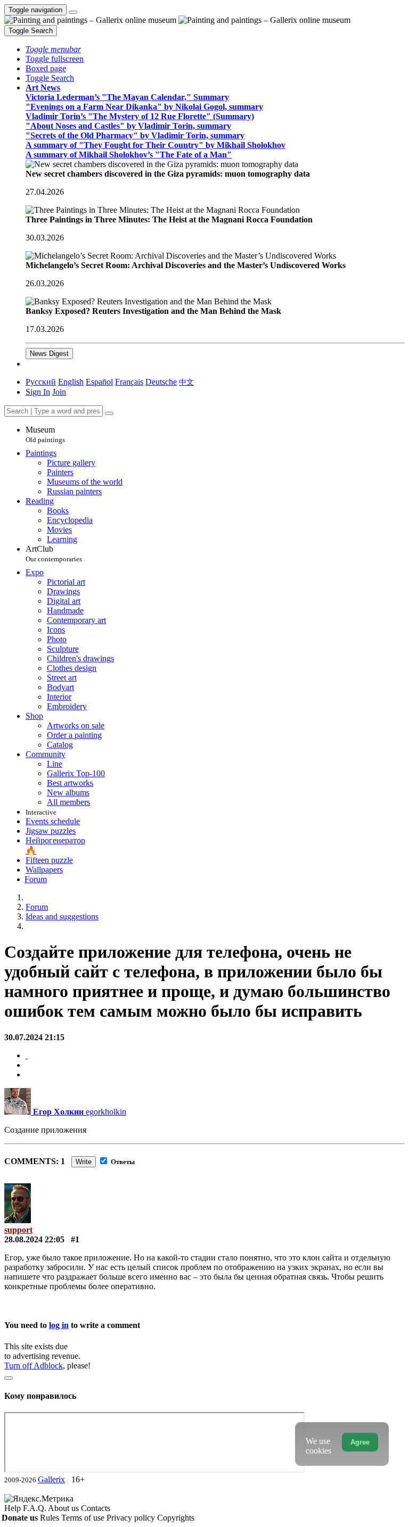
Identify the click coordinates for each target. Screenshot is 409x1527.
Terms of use (84, 1517)
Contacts (95, 1508)
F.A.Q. (35, 1508)
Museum (45, 434)
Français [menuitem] (129, 381)
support (18, 1229)
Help (13, 1508)
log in (59, 1325)
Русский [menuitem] (41, 381)
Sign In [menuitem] (38, 391)
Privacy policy (132, 1517)
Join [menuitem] (59, 391)
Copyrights (175, 1517)
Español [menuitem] (99, 381)
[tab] (27, 1055)
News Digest (49, 354)
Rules (50, 1517)
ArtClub (54, 553)
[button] (53, 49)
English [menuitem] (71, 381)
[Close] (109, 413)
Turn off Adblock (33, 1365)
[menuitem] (186, 381)
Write (84, 1162)
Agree (360, 1442)
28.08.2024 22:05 (34, 1239)
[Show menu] (73, 12)
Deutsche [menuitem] (161, 381)
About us (64, 1508)
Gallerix (51, 1479)
